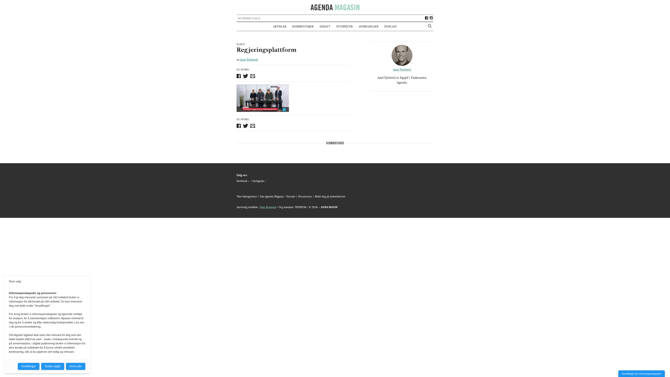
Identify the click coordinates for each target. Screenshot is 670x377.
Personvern (305, 196)
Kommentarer (303, 26)
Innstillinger (28, 366)
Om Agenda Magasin (272, 196)
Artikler (279, 26)
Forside (290, 196)
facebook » (243, 181)
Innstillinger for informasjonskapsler (641, 373)
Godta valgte (53, 366)
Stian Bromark (267, 207)
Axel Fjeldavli (249, 59)
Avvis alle (76, 366)
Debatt (325, 26)
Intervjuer (344, 26)
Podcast (390, 26)
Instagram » (259, 181)
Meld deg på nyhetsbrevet (330, 196)
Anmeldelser (368, 26)
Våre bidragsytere (247, 196)
